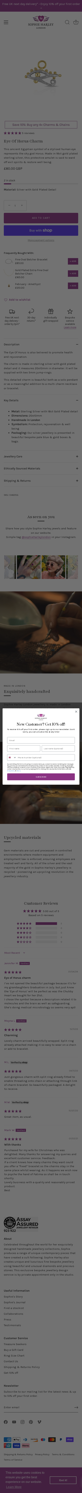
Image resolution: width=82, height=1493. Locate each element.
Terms (19, 771)
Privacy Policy (11, 771)
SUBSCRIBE (41, 777)
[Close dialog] (76, 711)
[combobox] (11, 757)
